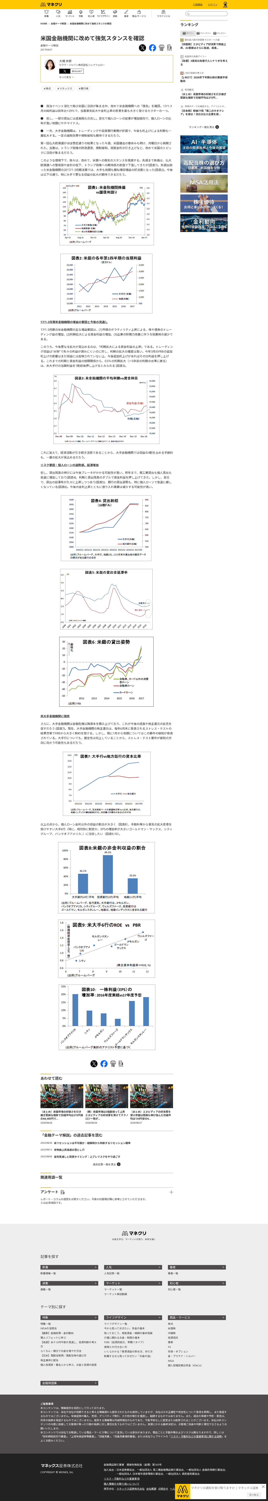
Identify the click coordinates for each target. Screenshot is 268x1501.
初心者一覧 (174, 1289)
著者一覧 (173, 1273)
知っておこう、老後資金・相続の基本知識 (128, 1333)
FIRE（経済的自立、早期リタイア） (124, 1342)
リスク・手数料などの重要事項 (121, 1478)
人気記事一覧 (111, 1273)
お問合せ (163, 1488)
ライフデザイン (116, 1317)
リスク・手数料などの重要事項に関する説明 (196, 1436)
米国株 (172, 1328)
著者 (173, 1267)
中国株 (172, 1333)
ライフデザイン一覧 (115, 1324)
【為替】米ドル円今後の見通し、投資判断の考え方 (68, 1344)
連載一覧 (45, 1289)
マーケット (113, 1283)
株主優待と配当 (49, 1360)
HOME (43, 23)
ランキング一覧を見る (201, 127)
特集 (45, 1317)
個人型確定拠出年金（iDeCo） (185, 1365)
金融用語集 (49, 1383)
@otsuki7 (77, 71)
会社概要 (151, 1488)
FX (169, 1347)
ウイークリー (205, 33)
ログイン (212, 4)
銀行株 (84, 88)
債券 (170, 1342)
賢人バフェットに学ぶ (53, 1337)
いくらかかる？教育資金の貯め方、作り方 (128, 1351)
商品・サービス (180, 1317)
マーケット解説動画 (115, 1294)
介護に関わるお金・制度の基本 (122, 1337)
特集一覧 (45, 1324)
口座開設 (198, 4)
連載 (45, 1283)
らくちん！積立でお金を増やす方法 (60, 1351)
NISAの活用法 (48, 1328)
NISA (171, 1361)
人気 (109, 1267)
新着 (45, 1267)
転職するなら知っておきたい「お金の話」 (128, 1356)
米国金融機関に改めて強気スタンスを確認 (90, 23)
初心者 (174, 1283)
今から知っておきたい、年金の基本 (124, 1328)
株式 (48, 88)
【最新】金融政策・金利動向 (57, 1333)
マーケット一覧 (113, 1289)
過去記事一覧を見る (104, 1164)
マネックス (65, 88)
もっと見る (65, 77)
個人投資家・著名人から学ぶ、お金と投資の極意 (68, 1365)
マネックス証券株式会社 (130, 1488)
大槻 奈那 (65, 61)
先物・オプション (178, 1351)
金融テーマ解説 (58, 23)
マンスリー (221, 33)
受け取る (254, 1494)
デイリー (190, 33)
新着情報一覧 (48, 1273)
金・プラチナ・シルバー (182, 1356)
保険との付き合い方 (115, 1347)
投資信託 (173, 1337)
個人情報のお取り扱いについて (121, 1484)
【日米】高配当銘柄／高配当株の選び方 (63, 1355)
